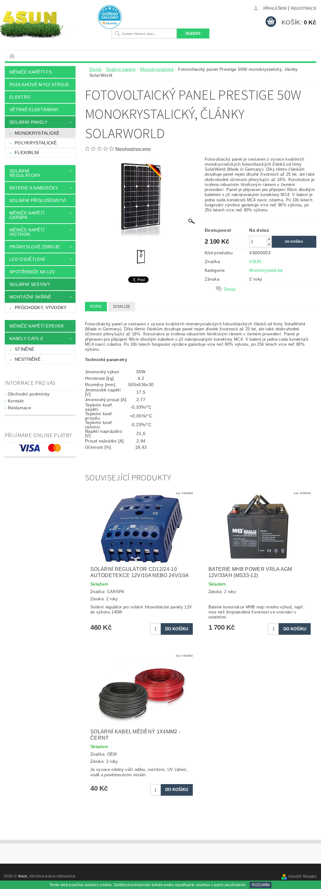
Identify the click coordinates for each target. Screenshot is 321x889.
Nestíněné (27, 359)
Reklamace (19, 407)
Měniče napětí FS (30, 72)
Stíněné (24, 349)
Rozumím (261, 885)
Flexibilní (27, 152)
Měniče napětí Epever (36, 325)
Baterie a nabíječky (33, 187)
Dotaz (230, 289)
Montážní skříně (30, 296)
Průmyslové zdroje (34, 246)
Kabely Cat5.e (26, 338)
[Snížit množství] (269, 244)
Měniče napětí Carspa (27, 215)
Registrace (303, 8)
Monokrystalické (37, 133)
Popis (96, 306)
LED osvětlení (27, 259)
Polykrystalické (36, 142)
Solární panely (28, 122)
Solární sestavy (29, 284)
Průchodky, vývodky (41, 307)
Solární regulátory (24, 173)
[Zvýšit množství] (269, 239)
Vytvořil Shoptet (302, 876)
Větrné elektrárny (34, 109)
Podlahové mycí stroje (39, 84)
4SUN (255, 261)
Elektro (19, 97)
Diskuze (121, 306)
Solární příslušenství (37, 200)
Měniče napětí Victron (27, 232)
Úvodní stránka (12, 55)
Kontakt (16, 400)
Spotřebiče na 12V (32, 271)
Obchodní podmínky (29, 393)
